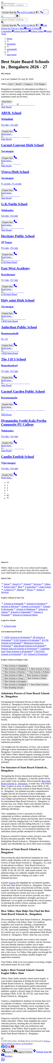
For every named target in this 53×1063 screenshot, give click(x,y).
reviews (12, 882)
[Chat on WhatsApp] (3, 1060)
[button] (26, 6)
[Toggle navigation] (46, 11)
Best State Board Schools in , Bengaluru (25, 782)
